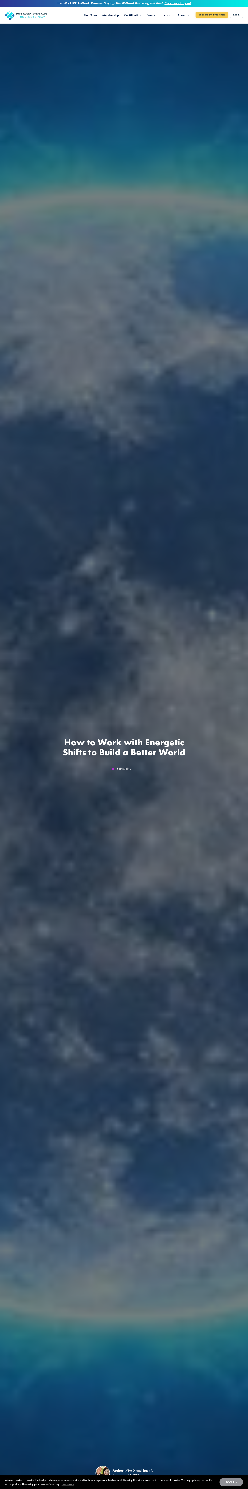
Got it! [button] (231, 1481)
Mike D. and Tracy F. (139, 1471)
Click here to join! (177, 3)
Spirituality (124, 768)
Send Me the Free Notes (212, 14)
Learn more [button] (68, 1484)
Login (236, 14)
